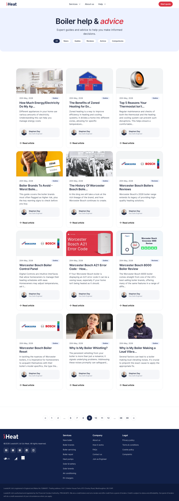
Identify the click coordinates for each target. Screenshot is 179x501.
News (66, 41)
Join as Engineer (100, 459)
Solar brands (68, 468)
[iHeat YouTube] (33, 450)
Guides (78, 41)
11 (102, 418)
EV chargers (68, 478)
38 (121, 418)
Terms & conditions (130, 445)
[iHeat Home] (11, 436)
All (57, 41)
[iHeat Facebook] (6, 450)
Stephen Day (34, 131)
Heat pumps (68, 459)
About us (89, 4)
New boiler (67, 440)
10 (96, 418)
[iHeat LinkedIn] (26, 450)
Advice (103, 41)
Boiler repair (68, 454)
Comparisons (117, 41)
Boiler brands (68, 445)
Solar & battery (69, 464)
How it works (98, 445)
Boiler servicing (69, 449)
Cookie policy (128, 449)
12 (108, 418)
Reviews (90, 41)
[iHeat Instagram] (19, 450)
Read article (28, 143)
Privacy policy (128, 440)
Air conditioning (69, 473)
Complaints (127, 454)
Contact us (97, 454)
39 (127, 418)
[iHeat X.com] (13, 450)
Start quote (166, 4)
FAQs (95, 449)
